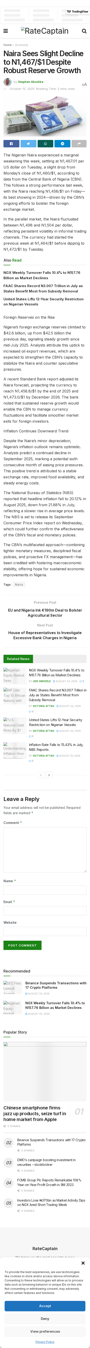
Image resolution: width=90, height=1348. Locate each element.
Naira (19, 584)
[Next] (49, 775)
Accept (45, 1306)
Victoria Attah (43, 706)
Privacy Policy (45, 1342)
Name (9, 881)
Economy (21, 45)
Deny (45, 1318)
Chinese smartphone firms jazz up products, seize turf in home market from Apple (34, 1113)
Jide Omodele (42, 681)
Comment (12, 822)
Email (9, 902)
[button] (83, 1263)
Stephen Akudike (30, 82)
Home (7, 45)
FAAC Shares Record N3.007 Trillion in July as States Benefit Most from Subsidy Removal (58, 695)
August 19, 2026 (69, 755)
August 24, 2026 (66, 681)
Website (10, 922)
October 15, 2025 (22, 89)
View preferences (45, 1331)
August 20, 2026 (70, 730)
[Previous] (40, 775)
